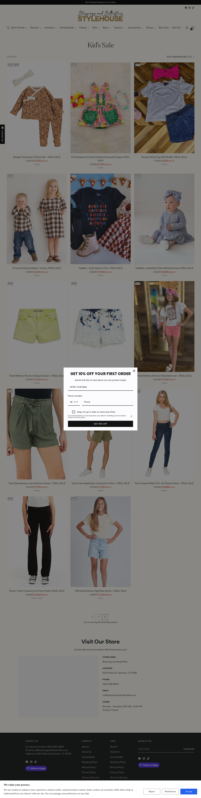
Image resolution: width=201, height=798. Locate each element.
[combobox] (74, 402)
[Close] (134, 371)
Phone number (75, 396)
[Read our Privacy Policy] (131, 416)
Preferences (170, 791)
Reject (152, 791)
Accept (188, 791)
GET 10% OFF (100, 423)
